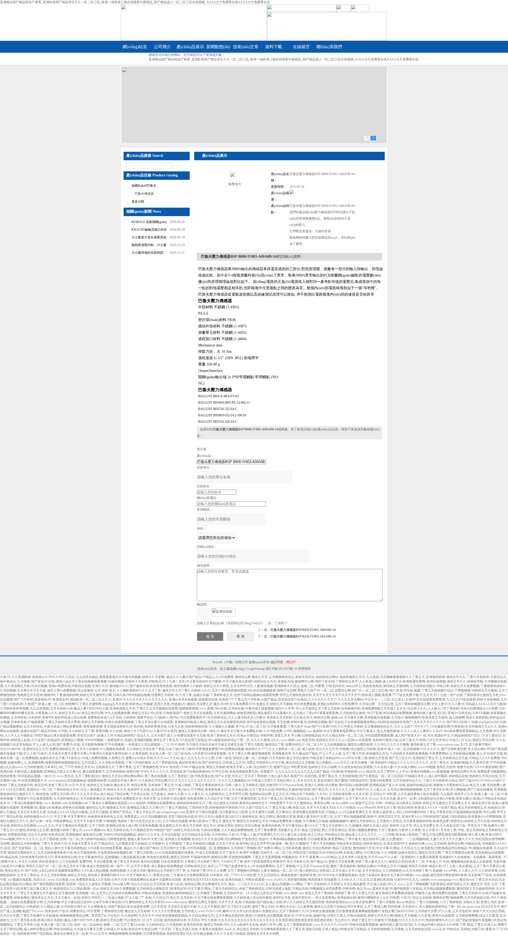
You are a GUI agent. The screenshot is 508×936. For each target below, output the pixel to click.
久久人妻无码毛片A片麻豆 (246, 717)
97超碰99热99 (200, 857)
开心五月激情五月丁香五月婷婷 (318, 708)
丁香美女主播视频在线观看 (108, 803)
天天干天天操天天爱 (88, 821)
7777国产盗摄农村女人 (234, 866)
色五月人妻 (478, 785)
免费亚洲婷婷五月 (62, 749)
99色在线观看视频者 (119, 722)
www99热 (450, 870)
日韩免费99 (349, 704)
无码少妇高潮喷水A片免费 (479, 708)
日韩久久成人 (336, 915)
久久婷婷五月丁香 (81, 731)
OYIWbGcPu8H (490, 780)
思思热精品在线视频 (489, 852)
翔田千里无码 (324, 681)
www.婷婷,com (290, 740)
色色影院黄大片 (216, 789)
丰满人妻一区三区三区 (56, 924)
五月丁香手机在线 (436, 789)
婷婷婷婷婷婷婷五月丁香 (194, 803)
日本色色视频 (148, 825)
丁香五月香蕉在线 (439, 812)
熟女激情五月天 (170, 825)
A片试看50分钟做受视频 (209, 753)
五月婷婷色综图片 (422, 686)
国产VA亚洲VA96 (324, 726)
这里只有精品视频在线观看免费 (256, 695)
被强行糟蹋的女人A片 (372, 897)
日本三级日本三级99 (180, 749)
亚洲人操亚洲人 (384, 812)
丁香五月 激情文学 (222, 821)
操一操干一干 (119, 866)
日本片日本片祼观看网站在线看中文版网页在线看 (146, 879)
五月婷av (397, 717)
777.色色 (145, 897)
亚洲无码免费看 (380, 780)
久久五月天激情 (209, 906)
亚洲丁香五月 (327, 776)
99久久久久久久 (27, 839)
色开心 (212, 866)
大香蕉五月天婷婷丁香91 (201, 861)
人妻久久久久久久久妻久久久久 (452, 839)
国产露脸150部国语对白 (351, 780)
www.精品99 (367, 771)
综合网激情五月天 (214, 884)
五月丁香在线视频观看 (350, 816)
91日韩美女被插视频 (320, 911)
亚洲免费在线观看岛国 (308, 812)
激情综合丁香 (274, 744)
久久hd (174, 758)
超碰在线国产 (29, 731)
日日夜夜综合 (228, 812)
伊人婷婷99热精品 (93, 839)
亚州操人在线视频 (177, 839)
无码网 (5, 843)
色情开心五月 (463, 794)
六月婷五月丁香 (232, 861)
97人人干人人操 (330, 753)
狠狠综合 (456, 821)
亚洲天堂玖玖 (301, 897)
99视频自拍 (290, 857)
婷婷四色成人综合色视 (70, 717)
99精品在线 (473, 843)
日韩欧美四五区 (195, 866)
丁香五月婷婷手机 (20, 785)
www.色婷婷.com (55, 803)
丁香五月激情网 (90, 704)
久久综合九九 (410, 848)
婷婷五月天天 (116, 789)
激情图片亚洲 (286, 816)
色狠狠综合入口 (64, 888)
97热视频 (391, 920)
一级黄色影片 (113, 740)
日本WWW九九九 (406, 879)
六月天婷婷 (277, 758)
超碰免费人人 (17, 762)
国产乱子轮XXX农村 (236, 906)
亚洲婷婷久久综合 (287, 686)
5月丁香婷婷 (450, 708)
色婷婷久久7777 (256, 749)
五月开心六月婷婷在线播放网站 (118, 893)
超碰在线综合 (407, 852)
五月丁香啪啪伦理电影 (243, 870)
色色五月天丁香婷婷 (319, 893)
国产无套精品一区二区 (28, 848)
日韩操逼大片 (105, 767)
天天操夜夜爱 (276, 726)
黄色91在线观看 (443, 915)
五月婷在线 (236, 708)
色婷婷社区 (250, 816)
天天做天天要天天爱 (88, 929)
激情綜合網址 (366, 866)
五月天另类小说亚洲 (352, 857)
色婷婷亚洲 (308, 875)
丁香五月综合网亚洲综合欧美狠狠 (443, 834)
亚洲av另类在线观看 (183, 699)
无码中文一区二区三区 (276, 852)
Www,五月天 (98, 933)
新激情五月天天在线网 (263, 933)
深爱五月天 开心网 (287, 735)
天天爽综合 (283, 812)
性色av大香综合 (248, 735)
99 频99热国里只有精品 (405, 888)
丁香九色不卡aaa (299, 726)
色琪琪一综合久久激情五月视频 (88, 884)
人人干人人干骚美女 (18, 735)
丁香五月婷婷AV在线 (473, 893)
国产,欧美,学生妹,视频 (404, 690)
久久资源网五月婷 (17, 686)
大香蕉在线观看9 (211, 929)
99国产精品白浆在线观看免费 (55, 735)
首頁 (210, 164)
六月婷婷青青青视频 (14, 708)
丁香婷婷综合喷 (112, 911)
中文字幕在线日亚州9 (76, 902)
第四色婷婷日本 (175, 920)
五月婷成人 (189, 911)
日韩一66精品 (385, 803)
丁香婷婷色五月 (221, 695)
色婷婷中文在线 (139, 789)
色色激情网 (195, 798)
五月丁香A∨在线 (132, 924)
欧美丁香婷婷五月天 (221, 735)
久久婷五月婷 (136, 870)
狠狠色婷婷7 (289, 875)
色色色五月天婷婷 (279, 717)
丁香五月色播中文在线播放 (39, 915)
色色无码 (308, 740)
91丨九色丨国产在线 (448, 695)
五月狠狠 (397, 929)
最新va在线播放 (50, 807)
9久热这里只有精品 (193, 740)
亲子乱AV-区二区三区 (250, 726)
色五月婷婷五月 (298, 861)
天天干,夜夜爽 (309, 857)
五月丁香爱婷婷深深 (297, 924)
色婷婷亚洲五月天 (179, 933)
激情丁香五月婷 (263, 906)
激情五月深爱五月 (199, 704)
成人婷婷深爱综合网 (38, 929)
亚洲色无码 (285, 681)
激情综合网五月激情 (202, 902)
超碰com (337, 717)
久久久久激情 (260, 740)
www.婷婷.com (293, 893)
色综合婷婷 (405, 807)
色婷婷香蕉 (8, 776)
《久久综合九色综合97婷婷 (263, 893)
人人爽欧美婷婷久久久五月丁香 (138, 690)
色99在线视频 (436, 681)
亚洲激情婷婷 (435, 677)
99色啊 (344, 749)
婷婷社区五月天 (265, 681)
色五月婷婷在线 (118, 830)
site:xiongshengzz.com (170, 812)
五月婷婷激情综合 (66, 798)
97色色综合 (250, 839)
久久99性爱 (248, 875)
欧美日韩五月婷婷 (50, 920)
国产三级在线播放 (480, 789)
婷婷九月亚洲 (378, 758)
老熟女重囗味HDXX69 (398, 911)
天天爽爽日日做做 (315, 821)
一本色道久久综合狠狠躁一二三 (147, 744)
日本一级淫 (224, 758)
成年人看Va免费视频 (61, 690)
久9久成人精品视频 (94, 870)
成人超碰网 (457, 717)
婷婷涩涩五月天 (389, 816)
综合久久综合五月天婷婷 (148, 884)
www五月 (438, 929)
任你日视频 (39, 686)
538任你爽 (122, 794)
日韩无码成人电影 (278, 888)
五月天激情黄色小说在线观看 (418, 794)
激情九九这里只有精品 (330, 906)
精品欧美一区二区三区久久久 (90, 699)
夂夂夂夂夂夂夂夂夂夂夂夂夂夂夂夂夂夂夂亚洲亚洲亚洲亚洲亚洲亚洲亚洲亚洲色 (275, 920)
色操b (129, 740)
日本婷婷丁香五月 (161, 785)
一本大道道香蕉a (324, 897)
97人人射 (30, 753)
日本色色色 (19, 722)
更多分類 (137, 201)
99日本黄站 (355, 906)
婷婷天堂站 (226, 825)
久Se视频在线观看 (112, 749)
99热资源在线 (204, 776)
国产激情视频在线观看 (49, 884)
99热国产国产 (163, 830)
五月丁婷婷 (97, 825)
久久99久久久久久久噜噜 (391, 744)
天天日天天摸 (9, 915)
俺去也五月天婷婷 (137, 911)
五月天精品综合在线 (196, 834)
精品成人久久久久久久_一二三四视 (369, 834)
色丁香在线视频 (155, 776)
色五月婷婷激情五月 (472, 807)
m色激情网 (360, 785)
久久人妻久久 (194, 794)
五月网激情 (174, 843)
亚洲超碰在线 (346, 897)
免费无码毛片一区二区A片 (304, 744)
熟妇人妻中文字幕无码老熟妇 (65, 848)
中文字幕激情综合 (90, 857)
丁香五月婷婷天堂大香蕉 (62, 722)
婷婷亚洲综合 (372, 843)
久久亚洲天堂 (479, 762)
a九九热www (13, 767)
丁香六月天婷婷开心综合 (440, 780)
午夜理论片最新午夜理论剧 (108, 753)
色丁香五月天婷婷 (126, 861)
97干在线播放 (114, 744)
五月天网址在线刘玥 (229, 915)
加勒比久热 (471, 902)
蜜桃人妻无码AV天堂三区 (315, 816)
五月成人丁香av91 (305, 713)
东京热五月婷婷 (248, 929)
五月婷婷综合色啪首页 (153, 888)
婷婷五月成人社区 (375, 825)
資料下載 (273, 46)
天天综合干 (377, 794)
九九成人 (397, 699)
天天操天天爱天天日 (82, 843)
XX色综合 (73, 758)
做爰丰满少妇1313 (228, 816)
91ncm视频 (7, 839)
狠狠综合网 (219, 857)
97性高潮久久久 (268, 834)
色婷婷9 (380, 762)
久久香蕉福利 (138, 753)
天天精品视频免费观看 (439, 888)
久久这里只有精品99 (45, 740)
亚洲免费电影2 (372, 708)
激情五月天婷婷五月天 (252, 821)
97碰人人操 (248, 834)
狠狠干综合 (145, 717)
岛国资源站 (438, 884)
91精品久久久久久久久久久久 (408, 762)
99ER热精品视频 (138, 695)
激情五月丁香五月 (166, 740)
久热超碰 (435, 870)
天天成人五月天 (395, 708)
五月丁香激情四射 (243, 798)
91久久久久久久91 (411, 920)
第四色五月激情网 (396, 686)
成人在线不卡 (392, 681)
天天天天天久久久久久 (429, 722)
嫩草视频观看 (261, 753)
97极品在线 (197, 767)
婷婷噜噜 (135, 933)
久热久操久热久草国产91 (285, 776)
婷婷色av (135, 704)
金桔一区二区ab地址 (88, 924)
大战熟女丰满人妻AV (122, 780)
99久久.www (396, 884)
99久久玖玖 (206, 816)
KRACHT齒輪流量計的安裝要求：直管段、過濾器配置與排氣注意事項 (149, 230)
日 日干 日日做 (152, 920)
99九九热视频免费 (117, 713)
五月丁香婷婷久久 (292, 911)
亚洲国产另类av (120, 812)
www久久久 (46, 825)
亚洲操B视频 (143, 740)
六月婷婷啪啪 (348, 776)
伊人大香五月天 (363, 893)
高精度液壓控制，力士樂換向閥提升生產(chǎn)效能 (149, 245)
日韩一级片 (233, 785)
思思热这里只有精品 (292, 699)
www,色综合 (65, 776)
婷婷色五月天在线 (477, 821)
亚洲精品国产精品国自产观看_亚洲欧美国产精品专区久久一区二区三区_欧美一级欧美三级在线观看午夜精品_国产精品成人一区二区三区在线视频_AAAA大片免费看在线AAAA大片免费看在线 (135, 2)
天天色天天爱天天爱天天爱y (68, 753)
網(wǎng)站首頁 (135, 52)
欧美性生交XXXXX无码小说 (203, 879)
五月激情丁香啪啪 (209, 893)
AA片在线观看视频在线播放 (174, 852)
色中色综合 (8, 681)
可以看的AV (132, 920)
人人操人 (434, 708)
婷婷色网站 (22, 897)
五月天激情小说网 (261, 812)
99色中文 (362, 789)
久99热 (62, 731)
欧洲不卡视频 (249, 852)
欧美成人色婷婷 (407, 834)
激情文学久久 (455, 677)
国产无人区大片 (400, 758)
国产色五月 (320, 789)
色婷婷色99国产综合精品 (34, 933)
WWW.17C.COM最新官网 (432, 726)
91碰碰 (402, 866)
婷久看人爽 (476, 834)
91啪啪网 (109, 821)
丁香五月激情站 (176, 807)
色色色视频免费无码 (244, 771)
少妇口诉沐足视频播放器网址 (59, 870)
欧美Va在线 (175, 884)
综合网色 (331, 785)
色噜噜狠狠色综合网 (74, 915)
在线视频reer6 (78, 803)
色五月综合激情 (297, 758)
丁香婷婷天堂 (198, 807)
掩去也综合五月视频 (300, 762)
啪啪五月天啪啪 (405, 915)
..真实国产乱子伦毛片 (105, 915)
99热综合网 (334, 852)
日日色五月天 (302, 717)
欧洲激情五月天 (377, 753)
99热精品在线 (334, 834)
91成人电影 (183, 785)
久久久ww (161, 758)
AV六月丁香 (183, 695)
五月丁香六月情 (354, 753)
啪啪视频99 (413, 717)
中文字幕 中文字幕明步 (70, 816)
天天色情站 (219, 834)
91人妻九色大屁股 (293, 834)
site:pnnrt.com (470, 906)
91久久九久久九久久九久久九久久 (193, 780)
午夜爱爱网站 (438, 753)
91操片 (42, 753)
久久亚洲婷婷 (21, 677)
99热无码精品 (62, 929)
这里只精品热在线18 (182, 816)
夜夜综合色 (161, 875)
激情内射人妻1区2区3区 (429, 713)
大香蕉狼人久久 (46, 713)
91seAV (343, 924)
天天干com (375, 857)
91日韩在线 (372, 852)
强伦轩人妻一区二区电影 (250, 758)
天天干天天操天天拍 (321, 807)
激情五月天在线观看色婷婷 (226, 722)
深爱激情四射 (17, 834)
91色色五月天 (386, 866)
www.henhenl (57, 780)
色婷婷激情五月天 (352, 677)
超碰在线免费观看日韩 (27, 902)
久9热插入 (161, 717)
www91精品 (328, 857)
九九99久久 (343, 920)
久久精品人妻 (50, 906)
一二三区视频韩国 (416, 839)
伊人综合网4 (476, 749)
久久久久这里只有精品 (230, 933)
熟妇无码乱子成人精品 (322, 929)
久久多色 (424, 915)
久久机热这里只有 (453, 825)
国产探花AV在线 (43, 681)
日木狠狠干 (156, 843)
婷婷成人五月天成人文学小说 (340, 870)
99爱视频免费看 (207, 749)
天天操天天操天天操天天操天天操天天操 (214, 744)
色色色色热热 (372, 686)
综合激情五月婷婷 (363, 749)
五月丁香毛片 (439, 762)
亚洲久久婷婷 (314, 785)
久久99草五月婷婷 (350, 726)
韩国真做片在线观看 (322, 879)
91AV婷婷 (178, 744)
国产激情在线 (139, 686)
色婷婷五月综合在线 (483, 776)
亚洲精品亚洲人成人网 (122, 825)
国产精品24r (318, 861)
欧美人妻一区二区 (51, 704)
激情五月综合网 (483, 740)
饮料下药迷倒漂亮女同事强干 (264, 861)
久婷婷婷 (129, 717)
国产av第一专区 (41, 821)
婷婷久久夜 (176, 794)
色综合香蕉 (139, 785)
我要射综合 (78, 911)
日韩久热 (119, 695)
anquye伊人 (353, 686)
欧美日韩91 (493, 834)
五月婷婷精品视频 (462, 753)
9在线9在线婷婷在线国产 (394, 722)
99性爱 (391, 794)
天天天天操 (388, 798)
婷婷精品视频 (317, 722)
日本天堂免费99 (363, 902)
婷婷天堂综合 (305, 677)
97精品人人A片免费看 (218, 677)
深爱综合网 (343, 690)
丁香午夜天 (353, 839)
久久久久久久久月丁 (322, 699)
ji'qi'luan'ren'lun (488, 722)
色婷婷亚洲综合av (338, 902)
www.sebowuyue (176, 902)
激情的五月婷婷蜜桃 (25, 843)
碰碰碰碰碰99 (338, 821)
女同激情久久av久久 (483, 726)
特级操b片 (178, 704)
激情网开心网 (304, 681)
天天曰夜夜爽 (102, 861)
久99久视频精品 (295, 731)
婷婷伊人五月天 (401, 825)
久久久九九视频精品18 (234, 780)
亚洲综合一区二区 (39, 789)
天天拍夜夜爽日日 (93, 798)
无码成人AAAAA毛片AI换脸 (485, 704)
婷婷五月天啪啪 (281, 704)
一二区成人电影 (113, 897)
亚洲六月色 (162, 704)
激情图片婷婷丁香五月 (66, 830)
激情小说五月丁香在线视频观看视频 (81, 681)
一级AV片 (48, 776)
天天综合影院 (170, 834)
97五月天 (426, 695)
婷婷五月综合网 (111, 920)
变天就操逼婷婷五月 (118, 726)
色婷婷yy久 (40, 677)
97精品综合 (106, 843)
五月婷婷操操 (115, 771)
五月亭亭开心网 (237, 794)
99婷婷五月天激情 (484, 690)
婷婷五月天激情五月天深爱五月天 (446, 803)
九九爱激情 (394, 839)
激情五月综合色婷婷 (316, 848)
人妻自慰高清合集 (133, 857)
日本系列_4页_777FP (58, 767)
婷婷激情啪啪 (297, 879)
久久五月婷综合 (268, 875)
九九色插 (372, 677)
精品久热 (435, 866)
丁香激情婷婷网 (67, 695)
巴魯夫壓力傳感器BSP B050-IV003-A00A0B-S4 (303, 630)
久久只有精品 (346, 807)
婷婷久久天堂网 (153, 677)
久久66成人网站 (405, 767)
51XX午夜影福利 (486, 767)
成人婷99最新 (437, 776)
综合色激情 (85, 690)
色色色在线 (56, 834)
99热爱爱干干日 (281, 803)
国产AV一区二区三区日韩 (370, 690)
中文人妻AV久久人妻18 (447, 704)
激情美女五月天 (42, 897)
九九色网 (485, 731)
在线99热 (310, 776)
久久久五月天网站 (350, 699)
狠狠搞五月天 (115, 807)
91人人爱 (208, 758)
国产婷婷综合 (211, 762)
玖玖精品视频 (202, 933)
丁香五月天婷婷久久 (333, 825)
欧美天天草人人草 (239, 767)
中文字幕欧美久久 (139, 875)
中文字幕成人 (366, 731)
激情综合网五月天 (463, 771)
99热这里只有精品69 (324, 758)
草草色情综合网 (66, 857)
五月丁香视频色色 (145, 767)
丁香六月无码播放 (322, 843)
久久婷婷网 (129, 915)
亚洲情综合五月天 (35, 749)
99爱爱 (319, 686)
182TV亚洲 (374, 713)
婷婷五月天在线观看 (198, 713)
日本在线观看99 (172, 861)
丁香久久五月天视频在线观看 (157, 708)
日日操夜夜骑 (317, 839)
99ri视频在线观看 (480, 848)
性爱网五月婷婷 (162, 695)
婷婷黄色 (42, 794)
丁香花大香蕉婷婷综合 (208, 785)
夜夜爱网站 (336, 839)
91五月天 (303, 866)
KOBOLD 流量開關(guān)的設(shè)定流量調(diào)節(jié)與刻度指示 (149, 222)
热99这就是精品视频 (261, 722)
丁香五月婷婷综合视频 (199, 843)
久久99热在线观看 (111, 762)
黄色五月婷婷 (215, 767)
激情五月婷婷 (179, 857)
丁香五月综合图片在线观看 (154, 722)
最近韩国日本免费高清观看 (394, 893)
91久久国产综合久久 (253, 807)
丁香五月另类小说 (26, 924)
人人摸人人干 (467, 870)
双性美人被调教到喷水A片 (106, 875)
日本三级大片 (408, 740)
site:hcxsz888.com (342, 803)
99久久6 (229, 924)
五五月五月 (280, 794)
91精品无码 (300, 888)
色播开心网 (496, 825)
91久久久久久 (430, 749)
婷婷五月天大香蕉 (216, 686)
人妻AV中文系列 (165, 731)
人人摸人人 (378, 789)
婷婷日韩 (132, 771)
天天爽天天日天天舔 (31, 690)
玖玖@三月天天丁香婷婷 (249, 776)
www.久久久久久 (325, 924)
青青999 (47, 717)
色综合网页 (159, 789)
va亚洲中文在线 (247, 924)
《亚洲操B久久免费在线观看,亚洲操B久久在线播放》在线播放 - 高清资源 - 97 (452, 857)
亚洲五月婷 (488, 902)
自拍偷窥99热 (350, 708)
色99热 (138, 726)
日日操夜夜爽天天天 (357, 812)
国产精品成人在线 (269, 902)
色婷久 (264, 839)
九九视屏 (446, 794)
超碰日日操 (201, 695)
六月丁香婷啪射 (451, 902)
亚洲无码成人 (234, 879)
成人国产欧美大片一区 (411, 735)
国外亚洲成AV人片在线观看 (58, 861)
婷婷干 (372, 816)
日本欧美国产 (172, 713)
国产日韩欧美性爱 (453, 749)
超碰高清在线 (207, 699)
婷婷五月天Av (84, 767)
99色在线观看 (356, 915)
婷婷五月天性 (77, 875)
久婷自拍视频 (210, 830)
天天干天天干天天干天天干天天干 (336, 695)
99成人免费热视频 (94, 758)
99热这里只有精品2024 (309, 852)
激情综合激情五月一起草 (70, 933)
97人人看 (444, 911)
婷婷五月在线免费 (341, 861)
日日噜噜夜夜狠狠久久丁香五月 (402, 677)
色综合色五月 (14, 870)
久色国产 (30, 704)
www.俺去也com (463, 879)
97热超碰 (249, 902)
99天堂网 (93, 911)
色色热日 (494, 807)
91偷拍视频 (116, 681)
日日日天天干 (490, 906)
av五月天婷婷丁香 (415, 870)
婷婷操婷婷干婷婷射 (223, 807)
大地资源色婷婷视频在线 (114, 852)
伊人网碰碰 (458, 789)
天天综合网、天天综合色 (376, 704)
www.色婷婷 (137, 803)
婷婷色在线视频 (73, 807)
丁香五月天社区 (486, 879)
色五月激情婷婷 (85, 852)
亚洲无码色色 (271, 825)
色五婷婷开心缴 (373, 839)
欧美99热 (242, 843)
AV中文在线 (219, 771)
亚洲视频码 (73, 834)
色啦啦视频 (118, 870)
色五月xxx (364, 888)
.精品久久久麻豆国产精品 (183, 677)
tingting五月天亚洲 (115, 704)
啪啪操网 (456, 897)
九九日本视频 (39, 708)
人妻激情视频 (263, 686)
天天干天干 (146, 915)
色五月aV (209, 825)
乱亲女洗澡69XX (395, 843)
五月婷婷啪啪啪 (379, 929)
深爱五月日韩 (59, 794)
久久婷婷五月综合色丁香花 (145, 749)
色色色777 (226, 699)
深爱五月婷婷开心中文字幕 (265, 762)
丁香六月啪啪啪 (427, 902)
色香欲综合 (270, 911)
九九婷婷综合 (214, 794)
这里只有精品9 (369, 875)
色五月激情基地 (388, 731)
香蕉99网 (102, 731)
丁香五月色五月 (144, 812)
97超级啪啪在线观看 (467, 812)
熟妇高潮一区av (88, 888)
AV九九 (465, 740)
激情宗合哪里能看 (360, 744)
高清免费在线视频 (444, 893)
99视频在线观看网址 (161, 803)
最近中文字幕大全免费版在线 (241, 731)
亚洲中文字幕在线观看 (202, 812)
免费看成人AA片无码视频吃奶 (145, 816)
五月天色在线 (238, 789)
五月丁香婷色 (49, 839)
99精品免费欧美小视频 (285, 821)
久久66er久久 (347, 879)
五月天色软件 (461, 911)
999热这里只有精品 (352, 929)
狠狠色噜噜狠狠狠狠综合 (62, 762)
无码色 (465, 929)
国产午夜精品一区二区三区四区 (381, 776)
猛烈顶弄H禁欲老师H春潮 (448, 875)
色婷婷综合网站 (327, 677)
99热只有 (477, 929)
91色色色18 (459, 726)
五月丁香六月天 (357, 798)
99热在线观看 (255, 879)
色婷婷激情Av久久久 (38, 816)
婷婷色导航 (475, 681)
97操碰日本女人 (416, 776)
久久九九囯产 (403, 726)
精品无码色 (49, 731)
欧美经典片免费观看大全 (124, 798)
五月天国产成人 (162, 735)
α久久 (275, 740)
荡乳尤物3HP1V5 (272, 785)
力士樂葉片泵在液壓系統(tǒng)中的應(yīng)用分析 (148, 237)
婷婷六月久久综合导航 (489, 911)
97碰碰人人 (334, 812)
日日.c (84, 789)
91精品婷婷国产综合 (466, 735)
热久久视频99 (299, 843)
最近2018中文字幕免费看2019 (234, 704)
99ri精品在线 (9, 857)
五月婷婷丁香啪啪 (243, 848)
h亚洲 (243, 812)
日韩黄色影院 (116, 839)
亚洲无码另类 (192, 924)
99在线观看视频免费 (379, 735)
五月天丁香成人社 (270, 798)
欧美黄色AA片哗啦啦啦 (485, 816)
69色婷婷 (32, 906)
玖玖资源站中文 (439, 735)
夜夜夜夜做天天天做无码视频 (120, 677)
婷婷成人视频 (371, 695)
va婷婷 (424, 879)
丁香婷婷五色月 (346, 681)
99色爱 (394, 897)
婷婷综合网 (322, 717)
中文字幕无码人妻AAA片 (300, 825)
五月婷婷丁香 (196, 870)
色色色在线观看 (158, 857)
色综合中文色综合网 (142, 929)
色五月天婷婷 (192, 825)
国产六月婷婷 (23, 699)
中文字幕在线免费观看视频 (213, 897)
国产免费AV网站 (269, 848)
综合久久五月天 (327, 749)
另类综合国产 (86, 735)
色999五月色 (282, 897)
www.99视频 (426, 767)
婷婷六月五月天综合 (434, 740)
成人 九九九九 (190, 758)
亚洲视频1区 (29, 807)
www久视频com (94, 830)
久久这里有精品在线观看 (355, 767)
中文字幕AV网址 (388, 848)
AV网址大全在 (285, 906)
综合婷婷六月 (262, 767)
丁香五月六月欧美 (247, 699)
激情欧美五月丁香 (423, 744)
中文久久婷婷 (28, 861)
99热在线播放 (151, 893)
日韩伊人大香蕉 (136, 681)
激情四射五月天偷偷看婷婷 (475, 888)
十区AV (406, 897)
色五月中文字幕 (74, 866)
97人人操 (390, 857)
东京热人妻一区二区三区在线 (169, 753)
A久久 (206, 690)
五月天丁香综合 (28, 875)
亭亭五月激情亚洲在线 (295, 695)
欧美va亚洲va (198, 821)
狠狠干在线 (465, 767)
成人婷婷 (308, 749)
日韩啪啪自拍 (311, 735)
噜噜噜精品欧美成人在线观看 (471, 861)
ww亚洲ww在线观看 (357, 740)
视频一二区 (111, 924)
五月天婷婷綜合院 (476, 897)
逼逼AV (289, 915)
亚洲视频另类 (281, 753)
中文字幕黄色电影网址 (339, 731)
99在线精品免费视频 (397, 713)
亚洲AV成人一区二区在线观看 (398, 749)
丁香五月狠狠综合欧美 (458, 852)
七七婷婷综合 (155, 924)
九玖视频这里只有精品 (131, 843)
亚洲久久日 (100, 686)
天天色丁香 (448, 830)
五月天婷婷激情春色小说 (55, 852)
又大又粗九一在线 (67, 897)
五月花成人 (89, 762)
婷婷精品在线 (458, 776)
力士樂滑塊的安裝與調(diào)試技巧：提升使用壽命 (149, 253)
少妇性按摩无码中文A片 (36, 857)
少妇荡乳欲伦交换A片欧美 (436, 798)
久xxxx (374, 798)
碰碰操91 (338, 798)
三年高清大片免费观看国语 (189, 875)
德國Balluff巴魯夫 (143, 186)
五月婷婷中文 (233, 893)
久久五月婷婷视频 (53, 875)
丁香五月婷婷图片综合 (437, 690)
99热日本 (443, 686)
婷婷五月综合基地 (247, 825)
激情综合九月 (95, 807)
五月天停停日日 (241, 686)
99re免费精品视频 (231, 749)
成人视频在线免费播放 (167, 866)
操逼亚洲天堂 (481, 803)
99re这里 (156, 713)
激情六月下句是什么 (138, 731)
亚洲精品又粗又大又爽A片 (62, 771)
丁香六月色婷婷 (478, 677)
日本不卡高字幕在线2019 (110, 902)
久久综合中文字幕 (217, 798)
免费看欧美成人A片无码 (105, 717)
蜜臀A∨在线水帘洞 (139, 758)
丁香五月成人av (485, 924)
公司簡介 (162, 46)
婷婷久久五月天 (149, 834)
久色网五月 (116, 758)
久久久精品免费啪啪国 (237, 830)
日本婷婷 (34, 717)
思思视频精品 (76, 780)
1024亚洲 (336, 771)
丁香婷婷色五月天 (66, 789)
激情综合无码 (397, 861)
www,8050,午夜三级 (353, 758)
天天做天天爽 (353, 717)
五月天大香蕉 (140, 866)
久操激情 (355, 825)
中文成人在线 (376, 884)
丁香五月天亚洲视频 (266, 857)
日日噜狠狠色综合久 (378, 726)
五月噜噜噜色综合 (281, 677)
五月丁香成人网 (375, 906)
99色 (461, 830)
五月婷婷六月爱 (426, 911)
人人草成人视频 (370, 681)
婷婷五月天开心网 (380, 915)
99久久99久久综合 (62, 677)
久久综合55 (161, 897)
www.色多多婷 (47, 911)
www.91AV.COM (209, 911)
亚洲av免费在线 (59, 686)
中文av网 (489, 812)
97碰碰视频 (36, 722)
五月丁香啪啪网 (417, 884)
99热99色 (266, 735)
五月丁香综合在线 (261, 789)
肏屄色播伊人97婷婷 (188, 686)
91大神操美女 (97, 906)
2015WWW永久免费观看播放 (337, 875)
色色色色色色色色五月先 (105, 816)
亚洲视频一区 (85, 893)
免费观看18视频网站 (491, 771)
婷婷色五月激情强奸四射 (293, 789)
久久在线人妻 (383, 767)
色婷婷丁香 (343, 893)
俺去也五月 (122, 785)
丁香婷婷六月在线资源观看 (33, 798)
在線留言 (301, 46)
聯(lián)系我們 (329, 46)
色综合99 (40, 785)
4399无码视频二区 (199, 848)
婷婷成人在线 (20, 740)
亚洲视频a (112, 857)
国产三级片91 (468, 780)
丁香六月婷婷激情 (138, 762)
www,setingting (440, 879)
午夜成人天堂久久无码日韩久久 (273, 780)
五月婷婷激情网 (340, 794)
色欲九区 (299, 807)
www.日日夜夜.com (61, 879)
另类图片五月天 (289, 830)
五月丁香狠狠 (285, 866)
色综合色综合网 (92, 713)
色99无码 (345, 785)
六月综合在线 (139, 794)
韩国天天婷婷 (418, 866)
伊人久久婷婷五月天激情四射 (304, 902)
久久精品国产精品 (305, 753)
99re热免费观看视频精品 (461, 731)
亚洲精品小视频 (72, 740)
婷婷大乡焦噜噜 (488, 699)
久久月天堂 (360, 794)
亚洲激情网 (36, 762)
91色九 (454, 740)
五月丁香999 (385, 771)
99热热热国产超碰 (435, 816)
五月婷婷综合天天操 (453, 758)
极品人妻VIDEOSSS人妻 (91, 708)
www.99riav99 (366, 807)
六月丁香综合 (491, 735)
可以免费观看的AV (193, 717)
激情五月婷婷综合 (362, 821)
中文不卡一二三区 (377, 699)
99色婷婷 (350, 771)
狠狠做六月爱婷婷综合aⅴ (450, 785)
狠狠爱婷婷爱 (96, 780)
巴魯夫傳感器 (144, 193)
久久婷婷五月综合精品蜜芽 (347, 884)
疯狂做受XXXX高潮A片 (274, 713)
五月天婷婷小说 (61, 708)
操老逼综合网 (92, 834)
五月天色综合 (371, 870)
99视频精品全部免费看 (325, 888)
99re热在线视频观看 (262, 690)
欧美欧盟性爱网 (414, 681)
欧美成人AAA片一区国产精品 (436, 807)
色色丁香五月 (57, 785)
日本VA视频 (480, 713)
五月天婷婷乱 (33, 726)
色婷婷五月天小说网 (322, 767)
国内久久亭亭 (284, 708)
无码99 (108, 834)
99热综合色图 (81, 686)
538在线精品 (458, 816)
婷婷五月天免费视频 (465, 686)
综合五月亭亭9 (260, 843)
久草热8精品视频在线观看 (288, 839)
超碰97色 (319, 915)
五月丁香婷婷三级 (180, 776)
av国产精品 (269, 699)
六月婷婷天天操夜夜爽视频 (409, 753)
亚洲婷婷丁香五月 (425, 758)
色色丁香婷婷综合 (251, 888)
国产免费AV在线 (68, 744)
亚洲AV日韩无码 (459, 713)
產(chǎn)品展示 (190, 46)
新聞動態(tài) (218, 46)
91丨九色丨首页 (174, 681)
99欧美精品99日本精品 (451, 848)
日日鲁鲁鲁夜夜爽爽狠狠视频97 (358, 911)
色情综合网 (456, 843)
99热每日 (155, 681)
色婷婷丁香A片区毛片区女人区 (139, 821)
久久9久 (322, 794)
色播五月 (262, 704)
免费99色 (85, 861)
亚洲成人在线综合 (297, 798)
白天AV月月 (77, 785)
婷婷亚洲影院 (246, 713)
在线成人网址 (352, 852)
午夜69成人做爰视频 (259, 708)
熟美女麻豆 (464, 798)
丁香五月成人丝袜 (185, 929)
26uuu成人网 (120, 884)
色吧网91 (71, 704)
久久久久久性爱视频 (165, 911)
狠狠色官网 (441, 897)
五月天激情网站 (225, 713)
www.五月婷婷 (436, 843)
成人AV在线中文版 (489, 753)
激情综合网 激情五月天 (251, 677)
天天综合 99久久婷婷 (202, 920)
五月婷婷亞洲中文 (73, 906)
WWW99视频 (94, 740)
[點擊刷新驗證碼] (223, 612)
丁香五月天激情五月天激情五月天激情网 (45, 893)
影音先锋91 (325, 780)
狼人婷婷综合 (308, 870)
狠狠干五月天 (364, 803)
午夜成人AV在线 (437, 861)
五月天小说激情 (87, 749)
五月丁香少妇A (179, 789)
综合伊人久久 (416, 708)
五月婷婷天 (250, 785)
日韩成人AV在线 (115, 929)
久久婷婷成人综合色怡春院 (253, 897)
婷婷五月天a (140, 713)
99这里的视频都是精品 (171, 915)
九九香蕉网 (305, 906)
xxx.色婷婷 (314, 731)
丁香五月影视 (143, 852)
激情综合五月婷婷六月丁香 (166, 870)
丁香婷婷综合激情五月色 (481, 695)
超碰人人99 (105, 735)
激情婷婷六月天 (364, 848)
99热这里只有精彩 (302, 794)
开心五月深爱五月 (426, 825)
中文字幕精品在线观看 (71, 825)
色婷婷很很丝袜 (196, 726)
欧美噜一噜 (280, 843)
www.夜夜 (206, 708)
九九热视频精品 (335, 744)
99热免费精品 (62, 821)
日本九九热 (176, 726)
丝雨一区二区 (69, 839)
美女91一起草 (406, 798)
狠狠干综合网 (286, 690)
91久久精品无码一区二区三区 (343, 735)
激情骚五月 (98, 789)
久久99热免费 (272, 731)
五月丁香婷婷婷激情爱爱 (229, 690)
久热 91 (5, 677)
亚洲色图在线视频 (377, 717)
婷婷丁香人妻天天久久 (371, 861)
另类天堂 (149, 798)
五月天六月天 (225, 843)
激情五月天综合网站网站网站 (122, 776)
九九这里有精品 (87, 677)
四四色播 (394, 906)
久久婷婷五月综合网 (153, 780)
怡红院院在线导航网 (490, 839)
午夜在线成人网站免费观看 (63, 726)
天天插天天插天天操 (182, 906)
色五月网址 (267, 816)
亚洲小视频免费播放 (362, 830)
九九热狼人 (158, 794)
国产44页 (31, 870)
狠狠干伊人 (9, 861)
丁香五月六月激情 (12, 830)
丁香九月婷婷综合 (225, 888)
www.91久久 (341, 762)
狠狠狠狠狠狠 (188, 708)
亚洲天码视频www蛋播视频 (429, 771)
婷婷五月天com (69, 713)
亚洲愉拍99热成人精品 (190, 722)
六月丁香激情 (387, 830)
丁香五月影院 (254, 744)
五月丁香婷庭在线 (165, 762)
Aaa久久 (229, 929)
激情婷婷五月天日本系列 (146, 902)
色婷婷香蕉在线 (155, 726)
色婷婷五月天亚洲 (30, 695)
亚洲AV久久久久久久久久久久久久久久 (139, 699)
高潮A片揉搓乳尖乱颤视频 (264, 915)
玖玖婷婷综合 (217, 717)
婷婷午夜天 (299, 722)
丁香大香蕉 (124, 767)
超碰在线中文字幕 (52, 758)
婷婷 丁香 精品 (462, 924)
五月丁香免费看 (265, 830)
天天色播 (283, 722)
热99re (174, 717)
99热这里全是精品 (349, 843)
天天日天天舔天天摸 (31, 812)
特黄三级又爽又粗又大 (36, 888)
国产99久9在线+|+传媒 (462, 722)
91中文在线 (304, 915)
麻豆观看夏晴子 (94, 771)
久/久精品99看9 (425, 924)
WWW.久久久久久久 (154, 771)
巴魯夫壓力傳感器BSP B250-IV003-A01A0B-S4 (303, 636)
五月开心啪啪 (98, 812)
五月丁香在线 (320, 798)
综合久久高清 (488, 915)
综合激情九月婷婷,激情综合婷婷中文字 (241, 803)
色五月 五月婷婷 (181, 897)
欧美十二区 (417, 861)
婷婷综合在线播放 (23, 825)
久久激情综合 (302, 803)
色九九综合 (316, 834)
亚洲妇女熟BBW (328, 704)
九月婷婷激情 (33, 767)
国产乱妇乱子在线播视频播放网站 (352, 722)
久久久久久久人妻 (342, 789)
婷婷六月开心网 (271, 924)
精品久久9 (444, 924)
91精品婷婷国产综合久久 (132, 735)
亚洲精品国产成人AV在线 (387, 785)
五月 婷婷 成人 (104, 690)
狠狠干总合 (281, 767)
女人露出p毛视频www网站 (284, 884)
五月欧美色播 (291, 848)
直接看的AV (42, 699)
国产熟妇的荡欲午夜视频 (473, 920)
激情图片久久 (118, 686)
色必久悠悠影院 (477, 717)
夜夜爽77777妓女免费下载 (400, 695)
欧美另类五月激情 (434, 717)
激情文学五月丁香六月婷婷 (181, 690)
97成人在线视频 (207, 852)
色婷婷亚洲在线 (190, 762)
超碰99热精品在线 (419, 785)
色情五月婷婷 (446, 767)
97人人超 (131, 897)
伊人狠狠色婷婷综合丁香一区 (229, 740)
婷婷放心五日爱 (38, 830)
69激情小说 (423, 893)
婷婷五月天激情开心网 (96, 695)
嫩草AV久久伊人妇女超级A (242, 911)
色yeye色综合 (405, 902)
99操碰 (148, 704)
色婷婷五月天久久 (328, 740)
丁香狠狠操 (462, 690)
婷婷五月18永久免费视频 (117, 888)
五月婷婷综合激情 (352, 713)
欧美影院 (427, 848)
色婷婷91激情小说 (385, 740)
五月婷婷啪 (52, 902)
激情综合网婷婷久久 (22, 852)
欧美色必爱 (441, 821)
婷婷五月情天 (91, 897)
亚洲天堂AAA (411, 816)
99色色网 (349, 888)
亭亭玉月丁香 (386, 807)
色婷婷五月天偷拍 (99, 785)
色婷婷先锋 (417, 843)
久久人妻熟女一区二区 (285, 749)
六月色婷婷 (174, 924)
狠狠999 (49, 695)
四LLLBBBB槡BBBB (410, 812)
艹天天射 (164, 929)
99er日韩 (221, 708)
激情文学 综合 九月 (483, 884)
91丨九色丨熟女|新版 (457, 866)
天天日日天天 (306, 780)
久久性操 (116, 731)
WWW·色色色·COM (174, 767)
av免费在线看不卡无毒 (190, 735)
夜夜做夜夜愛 (92, 726)
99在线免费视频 (305, 704)
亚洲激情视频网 (239, 857)
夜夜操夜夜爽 (328, 713)
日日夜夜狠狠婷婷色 (417, 821)
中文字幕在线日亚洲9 (238, 681)
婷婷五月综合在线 (186, 830)
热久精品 (107, 794)
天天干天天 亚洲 (229, 902)
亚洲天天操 (380, 888)
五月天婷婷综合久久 (407, 780)
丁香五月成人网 (280, 807)
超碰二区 (307, 686)
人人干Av (402, 771)
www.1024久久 (276, 879)
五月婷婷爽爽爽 (467, 915)
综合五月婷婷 (422, 897)
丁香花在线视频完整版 (27, 803)
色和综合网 (192, 884)
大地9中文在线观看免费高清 (425, 699)
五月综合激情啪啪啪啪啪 (404, 789)
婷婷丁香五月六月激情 (368, 920)
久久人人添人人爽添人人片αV (422, 731)
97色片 (64, 911)
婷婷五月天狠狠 (92, 722)
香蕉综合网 (322, 803)
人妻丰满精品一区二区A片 (279, 870)
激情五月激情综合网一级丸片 (198, 731)
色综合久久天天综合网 (207, 839)
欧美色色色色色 (161, 686)
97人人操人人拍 (44, 744)
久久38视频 (389, 852)
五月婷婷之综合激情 (171, 798)
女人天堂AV (430, 830)
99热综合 (453, 929)
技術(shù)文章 (245, 46)
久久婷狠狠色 (392, 870)
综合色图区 (324, 762)
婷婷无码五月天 (458, 884)
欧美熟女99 (61, 699)
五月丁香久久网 (239, 753)
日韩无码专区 (335, 686)
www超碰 (422, 875)
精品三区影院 (310, 830)
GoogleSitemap (255, 669)
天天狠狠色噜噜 (92, 744)
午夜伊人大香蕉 (410, 830)
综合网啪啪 (233, 839)
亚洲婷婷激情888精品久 (179, 893)
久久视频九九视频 (221, 726)
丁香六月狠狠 (385, 902)
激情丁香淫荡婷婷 (343, 866)
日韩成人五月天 (234, 762)
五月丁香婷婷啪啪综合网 (412, 704)
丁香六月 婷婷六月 (54, 843)
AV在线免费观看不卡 (32, 780)
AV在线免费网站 (263, 866)
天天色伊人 (410, 906)
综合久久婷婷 (37, 834)
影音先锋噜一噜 (362, 762)
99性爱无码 (299, 767)
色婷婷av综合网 (260, 794)
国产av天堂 (223, 776)
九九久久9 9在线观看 (461, 699)
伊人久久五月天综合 (85, 794)
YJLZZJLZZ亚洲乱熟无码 (375, 879)
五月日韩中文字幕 (172, 848)
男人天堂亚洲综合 (334, 830)
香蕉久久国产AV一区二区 (315, 690)
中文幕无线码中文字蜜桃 (203, 681)
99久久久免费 (216, 870)
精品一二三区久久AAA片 (246, 884)
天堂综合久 (498, 677)
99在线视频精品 (125, 834)
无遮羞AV (267, 771)
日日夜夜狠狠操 (154, 933)
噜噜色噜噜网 (118, 933)
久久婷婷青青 (488, 870)
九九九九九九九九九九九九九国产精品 (302, 771)
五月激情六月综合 (389, 821)
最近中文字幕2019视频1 (397, 875)
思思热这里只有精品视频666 (190, 771)
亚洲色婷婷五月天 (122, 708)
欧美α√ (478, 798)
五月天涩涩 (158, 906)
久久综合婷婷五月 (201, 915)
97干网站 (197, 789)
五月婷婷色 (19, 717)
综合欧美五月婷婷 (408, 803)
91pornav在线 (294, 785)
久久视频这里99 (141, 830)
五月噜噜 (23, 681)
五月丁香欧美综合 (88, 776)
